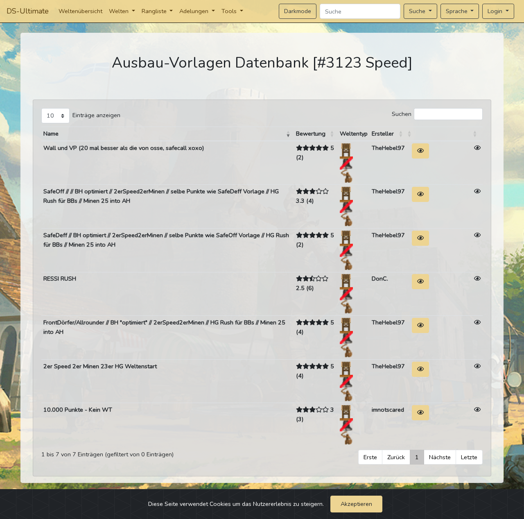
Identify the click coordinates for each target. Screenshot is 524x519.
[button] (288, 134)
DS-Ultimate (28, 11)
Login (496, 11)
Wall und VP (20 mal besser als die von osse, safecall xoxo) (123, 148)
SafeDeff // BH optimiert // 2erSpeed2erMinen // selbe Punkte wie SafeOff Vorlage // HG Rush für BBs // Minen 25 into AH (166, 240)
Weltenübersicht (80, 11)
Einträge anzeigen (96, 115)
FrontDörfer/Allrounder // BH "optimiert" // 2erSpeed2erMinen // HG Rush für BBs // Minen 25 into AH (164, 327)
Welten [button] (119, 11)
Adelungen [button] (194, 11)
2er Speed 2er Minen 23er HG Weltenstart (100, 366)
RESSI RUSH (59, 278)
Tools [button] (229, 11)
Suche (418, 11)
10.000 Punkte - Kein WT (77, 410)
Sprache (457, 11)
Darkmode (297, 11)
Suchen (401, 114)
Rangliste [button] (155, 11)
